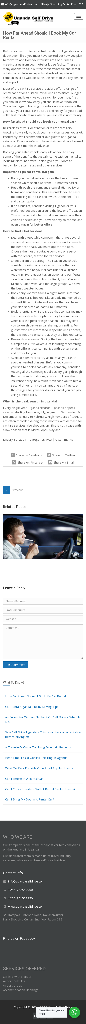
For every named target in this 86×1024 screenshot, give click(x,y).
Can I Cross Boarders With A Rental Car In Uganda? (40, 789)
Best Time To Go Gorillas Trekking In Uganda (36, 758)
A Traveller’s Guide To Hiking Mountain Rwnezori (38, 747)
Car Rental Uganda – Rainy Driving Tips (32, 707)
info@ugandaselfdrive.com (21, 4)
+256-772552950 (20, 890)
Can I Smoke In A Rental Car (24, 779)
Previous (17, 490)
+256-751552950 (20, 898)
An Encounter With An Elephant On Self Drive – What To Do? (43, 719)
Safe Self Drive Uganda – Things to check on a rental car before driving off (43, 734)
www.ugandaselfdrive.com (26, 907)
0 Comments (64, 439)
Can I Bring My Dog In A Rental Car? (29, 799)
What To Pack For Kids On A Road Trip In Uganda (39, 768)
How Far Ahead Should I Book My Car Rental (35, 696)
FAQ (49, 439)
